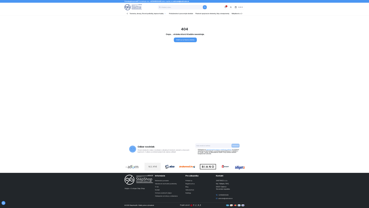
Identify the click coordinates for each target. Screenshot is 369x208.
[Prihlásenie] (231, 7)
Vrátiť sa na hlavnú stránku (185, 40)
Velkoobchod (189, 190)
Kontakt (157, 190)
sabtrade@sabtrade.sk (181, 1)
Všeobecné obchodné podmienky (166, 184)
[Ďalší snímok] (242, 167)
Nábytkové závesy (238, 13)
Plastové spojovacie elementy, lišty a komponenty (212, 13)
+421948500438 (155, 1)
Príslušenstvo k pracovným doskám (181, 13)
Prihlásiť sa (188, 180)
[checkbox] (196, 150)
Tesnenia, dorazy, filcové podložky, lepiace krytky (147, 13)
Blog (186, 187)
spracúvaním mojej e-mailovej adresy (219, 149)
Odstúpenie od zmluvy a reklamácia (166, 196)
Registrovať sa (190, 184)
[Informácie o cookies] (3, 203)
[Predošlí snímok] (126, 167)
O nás (157, 187)
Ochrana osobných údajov (163, 193)
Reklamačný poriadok (162, 180)
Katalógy (188, 193)
